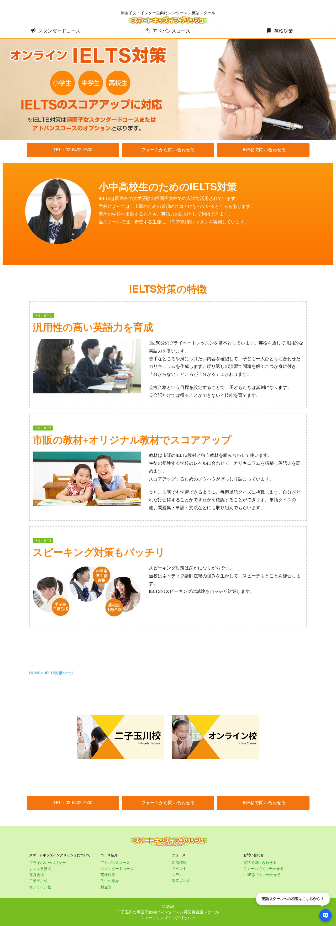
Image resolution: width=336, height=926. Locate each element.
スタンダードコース (59, 31)
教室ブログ (181, 881)
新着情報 (179, 862)
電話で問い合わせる (259, 862)
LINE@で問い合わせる (263, 149)
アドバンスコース (171, 31)
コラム (177, 875)
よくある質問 (40, 869)
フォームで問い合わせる (263, 869)
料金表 (106, 887)
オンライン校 (40, 887)
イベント (179, 869)
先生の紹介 (110, 881)
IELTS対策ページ (59, 673)
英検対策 (283, 31)
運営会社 (36, 875)
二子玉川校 (38, 881)
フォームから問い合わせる (168, 149)
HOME (34, 673)
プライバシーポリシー (47, 862)
